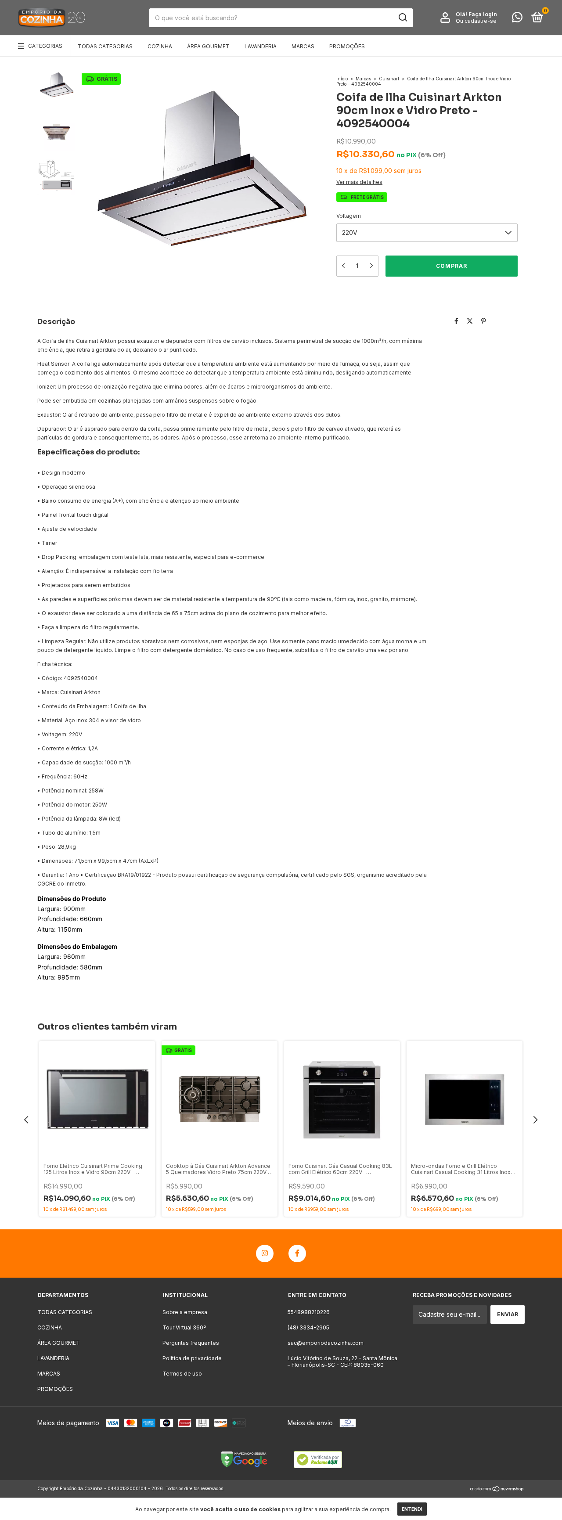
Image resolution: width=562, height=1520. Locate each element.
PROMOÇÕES (347, 46)
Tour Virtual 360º (184, 1327)
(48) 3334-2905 (308, 1327)
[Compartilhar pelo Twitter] (470, 320)
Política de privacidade (192, 1358)
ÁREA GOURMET (208, 46)
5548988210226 (309, 1312)
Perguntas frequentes (190, 1343)
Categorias (45, 46)
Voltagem (348, 216)
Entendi (412, 1509)
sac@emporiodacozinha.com (326, 1343)
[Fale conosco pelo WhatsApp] (517, 19)
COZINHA (160, 46)
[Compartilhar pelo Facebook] (456, 320)
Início (342, 78)
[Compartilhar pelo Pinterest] (483, 320)
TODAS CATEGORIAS (105, 46)
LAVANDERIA (261, 46)
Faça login (482, 14)
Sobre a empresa (184, 1312)
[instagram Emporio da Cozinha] (265, 1253)
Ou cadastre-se (476, 21)
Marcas (363, 78)
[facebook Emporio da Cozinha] (297, 1253)
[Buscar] (402, 17)
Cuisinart (389, 78)
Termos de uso (182, 1373)
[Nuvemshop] (497, 1489)
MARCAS (303, 46)
